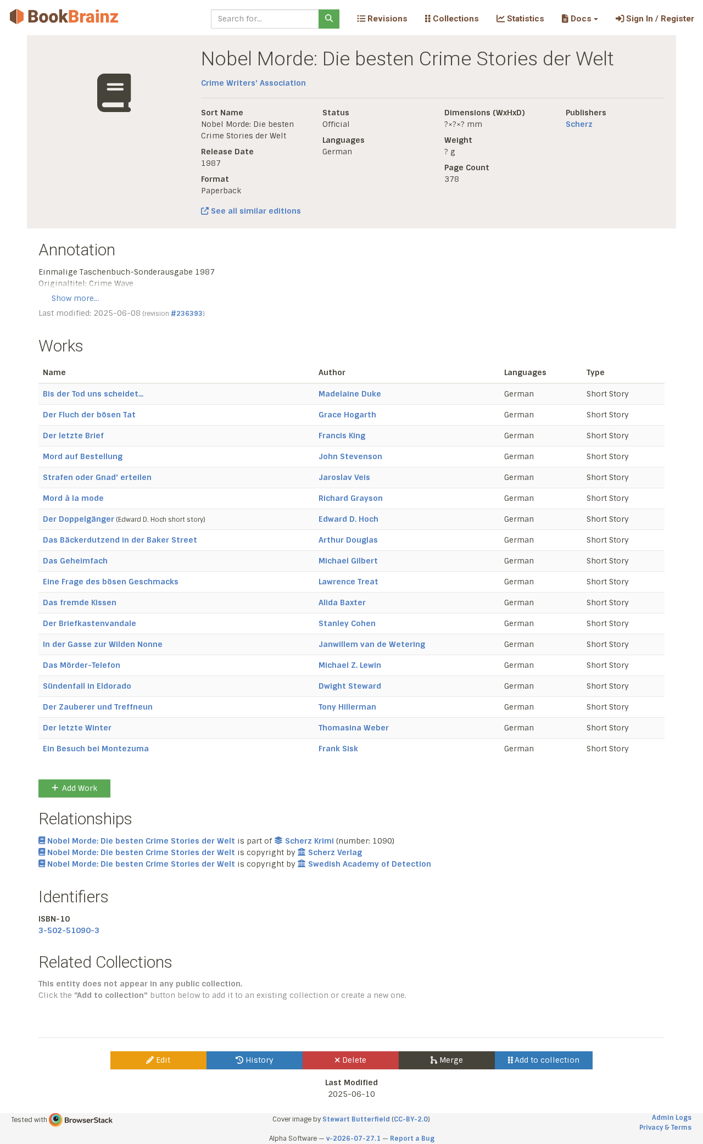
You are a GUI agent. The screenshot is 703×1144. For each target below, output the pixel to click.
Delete (353, 1060)
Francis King (342, 435)
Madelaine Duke (350, 394)
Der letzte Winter (77, 728)
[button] (579, 19)
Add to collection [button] (545, 1060)
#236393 (187, 313)
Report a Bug (412, 1138)
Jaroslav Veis (344, 477)
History (258, 1060)
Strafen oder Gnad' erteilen (97, 477)
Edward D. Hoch (348, 519)
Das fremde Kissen (79, 602)
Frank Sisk (338, 749)
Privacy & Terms (665, 1127)
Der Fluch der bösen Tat (89, 415)
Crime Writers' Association (253, 83)
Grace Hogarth (347, 415)
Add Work (79, 788)
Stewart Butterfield (356, 1119)
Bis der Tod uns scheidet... (93, 394)
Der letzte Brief (73, 435)
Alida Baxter (342, 602)
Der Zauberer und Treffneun (98, 707)
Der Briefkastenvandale (89, 623)
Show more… (75, 298)
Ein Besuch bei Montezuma (96, 749)
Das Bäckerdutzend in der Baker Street (120, 540)
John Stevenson (350, 456)
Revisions (386, 19)
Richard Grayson (351, 498)
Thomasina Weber (354, 728)
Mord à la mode (73, 498)
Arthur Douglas (348, 540)
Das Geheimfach (75, 561)
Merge (450, 1060)
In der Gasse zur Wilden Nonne (103, 644)
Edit (162, 1060)
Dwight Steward (350, 686)
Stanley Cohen (347, 623)
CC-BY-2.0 (411, 1119)
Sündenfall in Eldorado (87, 686)
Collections (455, 19)
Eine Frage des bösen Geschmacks (110, 582)
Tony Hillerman (347, 707)
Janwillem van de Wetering (372, 644)
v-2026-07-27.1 (353, 1138)
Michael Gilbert (348, 561)
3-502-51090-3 (68, 930)
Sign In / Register (659, 19)
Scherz (579, 124)
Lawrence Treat (348, 582)
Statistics (524, 19)
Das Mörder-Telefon (81, 665)
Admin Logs (671, 1117)
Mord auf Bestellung (82, 456)
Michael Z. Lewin (350, 665)
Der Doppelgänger (78, 519)
